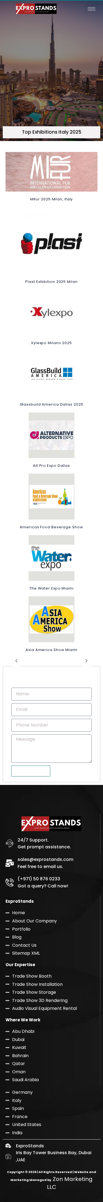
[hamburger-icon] (91, 9)
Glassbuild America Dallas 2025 (51, 404)
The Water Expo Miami (51, 588)
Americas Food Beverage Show (51, 527)
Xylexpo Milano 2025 (51, 342)
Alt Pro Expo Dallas (51, 465)
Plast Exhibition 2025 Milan (51, 281)
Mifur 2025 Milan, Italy (51, 199)
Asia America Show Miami (51, 649)
